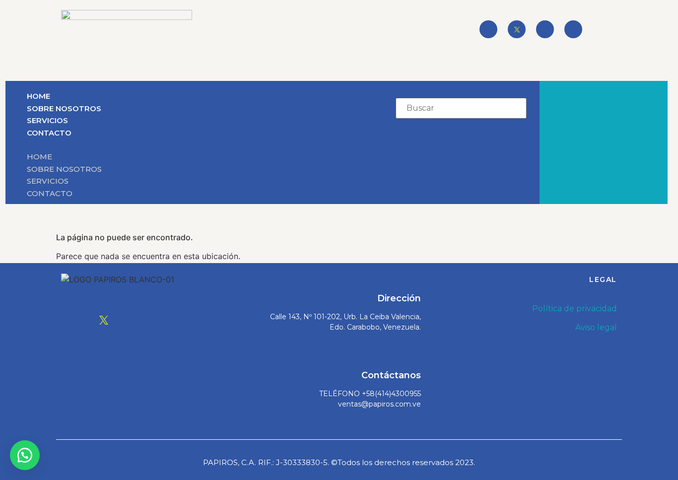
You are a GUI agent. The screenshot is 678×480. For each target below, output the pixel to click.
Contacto (49, 132)
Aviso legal (596, 327)
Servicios (47, 120)
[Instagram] (545, 29)
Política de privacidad (574, 308)
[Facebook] (488, 29)
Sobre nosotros (64, 108)
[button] (180, 144)
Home (38, 96)
